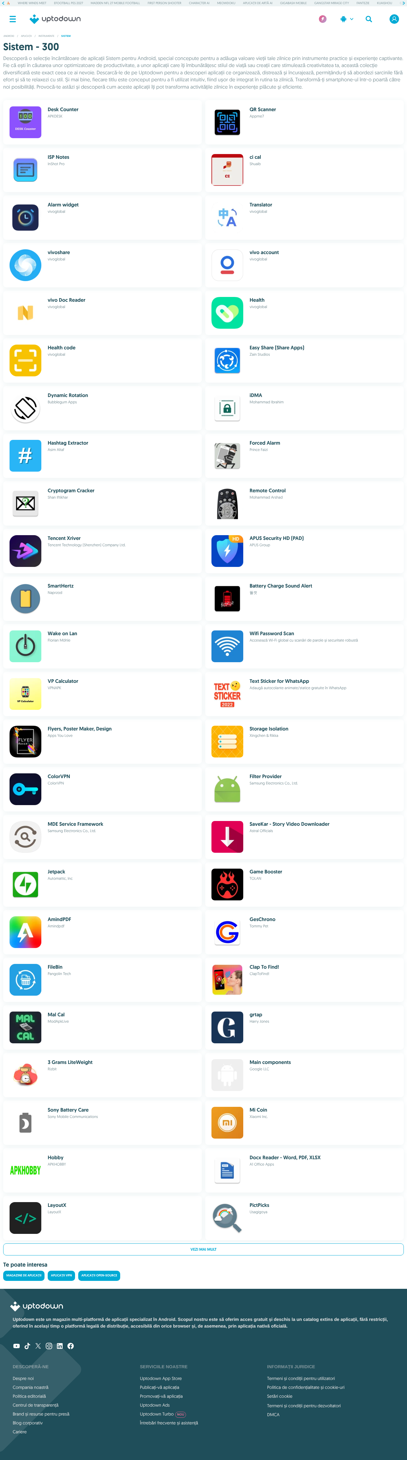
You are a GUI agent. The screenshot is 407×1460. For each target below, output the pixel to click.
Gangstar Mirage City (331, 3)
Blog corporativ (28, 1423)
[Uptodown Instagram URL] (49, 1346)
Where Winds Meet (32, 3)
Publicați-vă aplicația (159, 1387)
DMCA (273, 1414)
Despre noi (23, 1378)
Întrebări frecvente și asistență (169, 1423)
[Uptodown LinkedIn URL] (60, 1346)
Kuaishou (384, 3)
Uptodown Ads (155, 1405)
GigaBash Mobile (293, 3)
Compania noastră (30, 1387)
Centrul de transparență (36, 1405)
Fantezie (362, 3)
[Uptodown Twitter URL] (38, 1346)
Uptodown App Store (161, 1378)
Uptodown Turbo (162, 1414)
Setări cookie (280, 1396)
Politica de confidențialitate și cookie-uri (305, 1387)
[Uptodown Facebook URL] (70, 1346)
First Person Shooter (164, 3)
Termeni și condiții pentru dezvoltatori (304, 1406)
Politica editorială (29, 1396)
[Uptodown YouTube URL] (16, 1346)
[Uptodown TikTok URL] (27, 1346)
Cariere (20, 1432)
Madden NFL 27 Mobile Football (115, 3)
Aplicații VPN (61, 1276)
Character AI (199, 3)
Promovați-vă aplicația (161, 1396)
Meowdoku (226, 3)
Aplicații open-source (99, 1276)
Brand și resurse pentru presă (41, 1414)
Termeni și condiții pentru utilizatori (301, 1378)
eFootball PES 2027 (68, 3)
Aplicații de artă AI (257, 3)
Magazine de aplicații (23, 1276)
